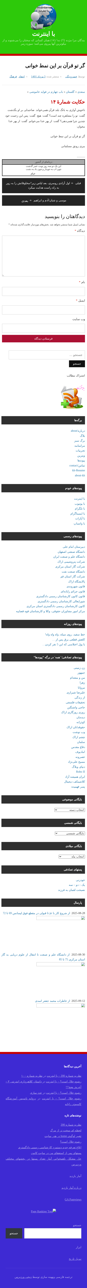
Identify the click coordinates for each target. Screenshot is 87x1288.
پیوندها (81, 460)
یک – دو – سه (77, 884)
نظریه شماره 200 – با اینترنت (64, 1075)
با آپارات (80, 518)
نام (82, 282)
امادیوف (80, 751)
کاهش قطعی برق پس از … (68, 639)
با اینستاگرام (77, 513)
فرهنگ (13, 76)
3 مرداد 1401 (38, 76)
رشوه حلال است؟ (70, 1141)
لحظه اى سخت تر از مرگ (65, 1130)
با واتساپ (79, 523)
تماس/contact (77, 465)
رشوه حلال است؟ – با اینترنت (63, 1081)
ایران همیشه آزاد (75, 776)
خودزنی (80, 880)
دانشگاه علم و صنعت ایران (69, 556)
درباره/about (78, 430)
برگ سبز (79, 440)
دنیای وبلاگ (78, 766)
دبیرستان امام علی (74, 546)
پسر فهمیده (78, 786)
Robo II (80, 771)
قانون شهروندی (76, 586)
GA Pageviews (73, 1199)
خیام (33, 173)
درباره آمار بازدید (71, 1187)
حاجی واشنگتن (76, 707)
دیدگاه (80, 230)
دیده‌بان (80, 717)
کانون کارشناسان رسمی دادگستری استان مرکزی (56, 606)
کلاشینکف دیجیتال (74, 781)
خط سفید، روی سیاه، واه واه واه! (65, 634)
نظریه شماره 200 (71, 1124)
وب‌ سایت (78, 319)
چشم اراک (78, 737)
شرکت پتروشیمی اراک (71, 561)
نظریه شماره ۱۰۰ (31, 1075)
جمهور (81, 672)
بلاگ (82, 435)
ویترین (81, 455)
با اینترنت (43, 33)
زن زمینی (79, 667)
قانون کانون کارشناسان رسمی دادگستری (60, 596)
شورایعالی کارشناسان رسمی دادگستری (61, 601)
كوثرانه (80, 722)
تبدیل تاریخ (75, 1259)
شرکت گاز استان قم (72, 576)
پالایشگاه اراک (76, 581)
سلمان (81, 742)
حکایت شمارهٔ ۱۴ (68, 101)
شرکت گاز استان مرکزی (70, 566)
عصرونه (80, 756)
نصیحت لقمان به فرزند (71, 889)
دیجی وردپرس (23, 1277)
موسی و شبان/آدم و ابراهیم (43, 200)
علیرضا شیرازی (76, 692)
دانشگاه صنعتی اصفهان (71, 551)
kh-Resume (78, 470)
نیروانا (81, 687)
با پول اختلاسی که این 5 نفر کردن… (63, 644)
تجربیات (80, 450)
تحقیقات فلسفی (75, 702)
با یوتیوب (80, 503)
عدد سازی (36, 1092)
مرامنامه (79, 445)
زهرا (82, 682)
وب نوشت (79, 732)
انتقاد (22, 76)
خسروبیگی (71, 76)
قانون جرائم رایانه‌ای (73, 591)
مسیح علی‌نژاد (76, 761)
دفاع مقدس (78, 747)
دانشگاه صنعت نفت (73, 571)
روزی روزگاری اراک (73, 712)
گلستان (70, 91)
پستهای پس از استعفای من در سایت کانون (56, 1153)
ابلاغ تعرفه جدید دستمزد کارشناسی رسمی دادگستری (49, 1147)
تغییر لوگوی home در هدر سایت (63, 1136)
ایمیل (80, 300)
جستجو (77, 1225)
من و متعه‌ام (77, 677)
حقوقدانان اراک (76, 727)
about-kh (80, 475)
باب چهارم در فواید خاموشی (46, 91)
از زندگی (79, 697)
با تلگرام (80, 508)
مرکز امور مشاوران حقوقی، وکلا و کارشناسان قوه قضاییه (50, 611)
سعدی (81, 91)
